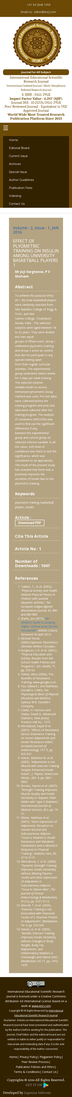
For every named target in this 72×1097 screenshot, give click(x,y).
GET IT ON (34, 1084)
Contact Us (17, 204)
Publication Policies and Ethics (35, 1067)
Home (13, 140)
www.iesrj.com (41, 1006)
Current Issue (18, 156)
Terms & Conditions (27, 1072)
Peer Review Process (35, 1062)
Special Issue (18, 172)
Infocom (44, 1092)
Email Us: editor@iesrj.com (38, 12)
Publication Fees (20, 188)
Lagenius (30, 1092)
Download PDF (29, 523)
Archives (15, 164)
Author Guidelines (21, 180)
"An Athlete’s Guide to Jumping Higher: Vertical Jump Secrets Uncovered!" (39, 624)
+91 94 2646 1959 (37, 5)
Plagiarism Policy (50, 1057)
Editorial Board (19, 148)
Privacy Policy (28, 1057)
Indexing (15, 196)
